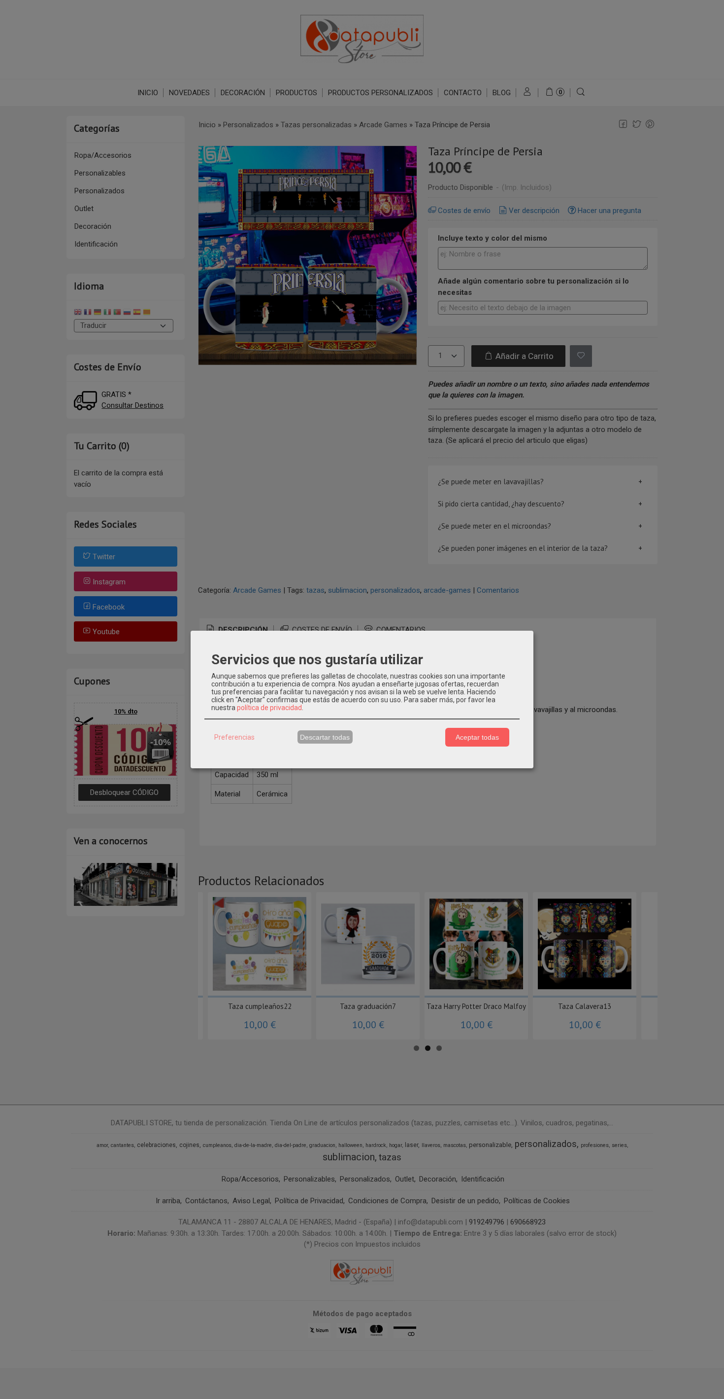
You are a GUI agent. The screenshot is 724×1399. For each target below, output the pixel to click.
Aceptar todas (477, 737)
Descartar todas (325, 737)
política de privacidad (269, 708)
